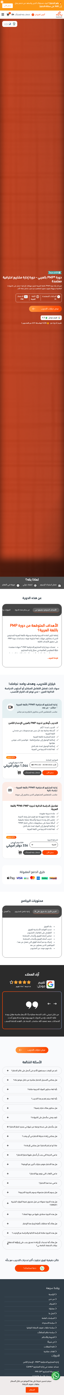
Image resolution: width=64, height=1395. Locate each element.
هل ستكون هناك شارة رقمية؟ (45, 1108)
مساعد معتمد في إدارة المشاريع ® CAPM (42, 1367)
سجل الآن (7, 6)
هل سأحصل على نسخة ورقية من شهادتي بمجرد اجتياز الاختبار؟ (33, 1127)
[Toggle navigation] (2, 14)
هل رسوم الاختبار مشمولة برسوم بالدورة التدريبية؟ (37, 1192)
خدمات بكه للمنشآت (22, 15)
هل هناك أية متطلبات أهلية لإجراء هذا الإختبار (40, 1224)
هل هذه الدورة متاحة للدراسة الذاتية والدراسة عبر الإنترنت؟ (34, 1233)
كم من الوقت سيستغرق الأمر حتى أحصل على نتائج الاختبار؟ (34, 1071)
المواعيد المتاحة (52, 760)
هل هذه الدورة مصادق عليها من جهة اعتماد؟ (39, 1214)
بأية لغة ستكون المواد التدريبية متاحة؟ (42, 1089)
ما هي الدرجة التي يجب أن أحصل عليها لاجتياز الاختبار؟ (36, 1155)
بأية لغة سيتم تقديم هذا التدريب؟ (44, 1099)
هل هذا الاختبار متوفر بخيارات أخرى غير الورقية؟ (39, 1164)
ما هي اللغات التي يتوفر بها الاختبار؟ (43, 1174)
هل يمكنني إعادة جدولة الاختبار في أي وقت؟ (39, 1136)
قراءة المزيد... (52, 658)
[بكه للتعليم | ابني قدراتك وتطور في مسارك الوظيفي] (59, 15)
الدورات (55, 1355)
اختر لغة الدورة (52, 840)
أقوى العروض (40, 15)
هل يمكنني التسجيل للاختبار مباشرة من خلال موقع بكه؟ (35, 1080)
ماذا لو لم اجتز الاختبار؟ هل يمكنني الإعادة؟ (40, 1146)
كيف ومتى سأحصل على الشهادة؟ (44, 1117)
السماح (32, 1390)
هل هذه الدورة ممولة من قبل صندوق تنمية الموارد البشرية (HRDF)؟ (34, 1203)
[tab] (46, 610)
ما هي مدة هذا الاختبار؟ (48, 1183)
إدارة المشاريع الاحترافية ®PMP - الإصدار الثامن (41, 1362)
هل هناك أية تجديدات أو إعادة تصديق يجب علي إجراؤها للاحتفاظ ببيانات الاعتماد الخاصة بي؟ (32, 1244)
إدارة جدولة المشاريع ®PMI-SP (47, 1372)
